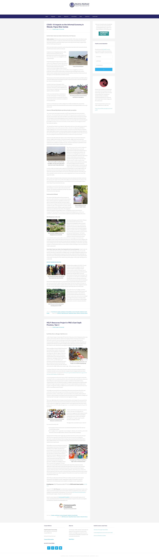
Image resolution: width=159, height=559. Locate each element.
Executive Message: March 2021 (101, 529)
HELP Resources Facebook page (78, 492)
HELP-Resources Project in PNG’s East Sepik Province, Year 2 (64, 323)
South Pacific (75, 515)
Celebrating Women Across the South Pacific (103, 532)
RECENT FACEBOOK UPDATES (54, 262)
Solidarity (82, 311)
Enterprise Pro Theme (74, 555)
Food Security (54, 311)
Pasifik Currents (106, 49)
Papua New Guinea (72, 313)
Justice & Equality (76, 311)
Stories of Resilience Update (100, 535)
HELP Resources (65, 313)
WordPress (92, 555)
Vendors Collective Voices (82, 313)
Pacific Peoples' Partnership (79, 7)
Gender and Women (61, 311)
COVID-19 (59, 313)
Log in (97, 555)
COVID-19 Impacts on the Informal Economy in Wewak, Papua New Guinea (65, 25)
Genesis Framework (84, 555)
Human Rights (69, 311)
